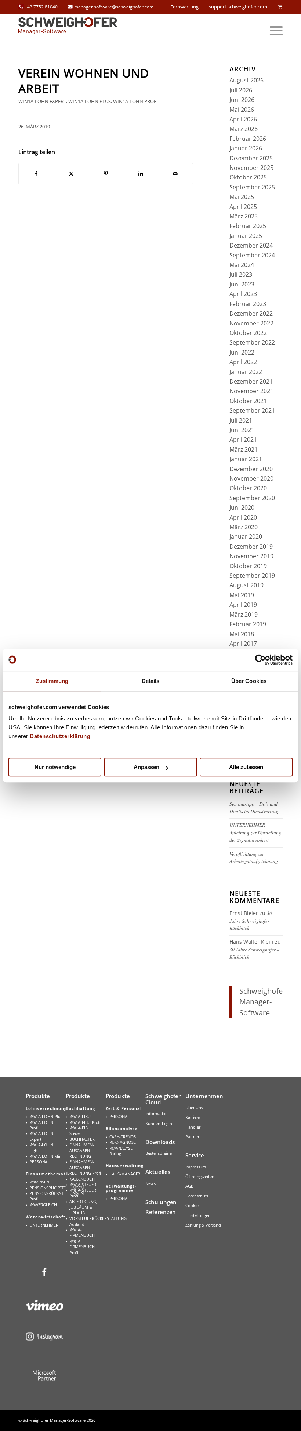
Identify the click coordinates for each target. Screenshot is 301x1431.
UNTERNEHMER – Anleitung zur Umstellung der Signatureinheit (255, 832)
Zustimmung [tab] (52, 681)
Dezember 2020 (251, 469)
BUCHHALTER (82, 1139)
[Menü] (272, 30)
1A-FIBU (80, 1116)
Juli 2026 (240, 90)
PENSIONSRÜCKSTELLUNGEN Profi (46, 1196)
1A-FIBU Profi (85, 1122)
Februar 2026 (247, 139)
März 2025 (243, 216)
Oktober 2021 (248, 401)
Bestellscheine (158, 1153)
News (150, 1183)
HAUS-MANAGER (125, 1174)
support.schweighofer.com (238, 6)
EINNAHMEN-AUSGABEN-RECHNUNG (81, 1150)
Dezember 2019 (251, 546)
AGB (189, 1186)
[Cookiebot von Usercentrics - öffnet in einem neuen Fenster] (260, 659)
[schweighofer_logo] (67, 30)
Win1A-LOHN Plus (89, 101)
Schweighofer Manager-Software (262, 1002)
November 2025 (251, 168)
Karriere (192, 1117)
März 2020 (243, 527)
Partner (192, 1136)
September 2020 (252, 498)
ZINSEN (39, 1182)
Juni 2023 (241, 284)
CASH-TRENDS (122, 1136)
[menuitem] (272, 30)
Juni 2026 (241, 100)
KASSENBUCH (82, 1179)
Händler (192, 1127)
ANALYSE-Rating (121, 1150)
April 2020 (243, 517)
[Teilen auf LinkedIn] (140, 173)
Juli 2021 (240, 420)
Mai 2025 (241, 197)
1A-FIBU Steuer (80, 1130)
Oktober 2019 (248, 566)
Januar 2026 (245, 148)
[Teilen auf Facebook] (36, 173)
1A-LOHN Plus (45, 1116)
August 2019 (246, 585)
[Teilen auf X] (71, 173)
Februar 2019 (247, 624)
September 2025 (252, 187)
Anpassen (146, 767)
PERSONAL (39, 1161)
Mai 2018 (241, 634)
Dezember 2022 (251, 313)
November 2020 (251, 478)
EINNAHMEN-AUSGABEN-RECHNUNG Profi (85, 1167)
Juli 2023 (240, 274)
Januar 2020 (245, 537)
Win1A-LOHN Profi (135, 101)
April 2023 (243, 294)
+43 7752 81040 (41, 7)
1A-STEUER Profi (82, 1192)
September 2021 (252, 410)
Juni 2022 (241, 352)
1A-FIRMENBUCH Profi (82, 1246)
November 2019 (251, 556)
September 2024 (252, 255)
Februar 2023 (247, 304)
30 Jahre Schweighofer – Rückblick (251, 920)
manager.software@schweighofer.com (113, 7)
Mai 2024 (241, 265)
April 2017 (243, 644)
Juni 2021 (241, 430)
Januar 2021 (245, 459)
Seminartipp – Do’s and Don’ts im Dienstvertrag (253, 807)
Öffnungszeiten (199, 1176)
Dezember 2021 (251, 381)
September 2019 (252, 576)
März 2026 (243, 129)
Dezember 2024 (251, 245)
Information (156, 1113)
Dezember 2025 (251, 158)
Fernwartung (184, 6)
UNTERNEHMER (43, 1225)
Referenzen (160, 1211)
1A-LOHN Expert (41, 1136)
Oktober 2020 (248, 488)
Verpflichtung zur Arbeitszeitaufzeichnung (253, 857)
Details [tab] (151, 681)
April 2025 (243, 207)
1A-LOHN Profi (41, 1125)
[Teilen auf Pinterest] (105, 173)
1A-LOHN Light (41, 1147)
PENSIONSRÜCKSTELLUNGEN (46, 1187)
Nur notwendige (55, 767)
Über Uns (194, 1107)
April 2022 (243, 362)
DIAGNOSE (122, 1142)
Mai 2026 (241, 110)
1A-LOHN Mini (46, 1156)
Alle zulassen (246, 767)
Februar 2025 (247, 226)
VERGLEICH (43, 1204)
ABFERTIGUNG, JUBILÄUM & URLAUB (83, 1207)
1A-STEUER (82, 1184)
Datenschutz (196, 1196)
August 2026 (246, 80)
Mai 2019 (241, 595)
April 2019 (243, 605)
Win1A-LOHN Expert (42, 101)
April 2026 (243, 119)
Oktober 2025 (248, 177)
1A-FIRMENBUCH (82, 1232)
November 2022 (251, 323)
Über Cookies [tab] (248, 681)
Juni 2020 (241, 507)
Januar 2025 (245, 236)
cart (280, 6)
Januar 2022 (245, 372)
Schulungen (161, 1202)
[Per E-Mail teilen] (175, 173)
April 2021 (243, 439)
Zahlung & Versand (203, 1225)
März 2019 (243, 615)
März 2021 (243, 449)
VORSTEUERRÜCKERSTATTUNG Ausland (86, 1221)
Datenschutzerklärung (60, 736)
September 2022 (252, 342)
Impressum (195, 1167)
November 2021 (251, 391)
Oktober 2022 (248, 333)
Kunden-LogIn (158, 1123)
